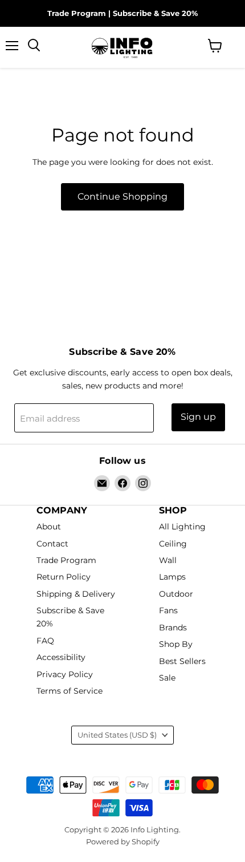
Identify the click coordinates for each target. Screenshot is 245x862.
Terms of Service (69, 691)
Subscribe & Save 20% (155, 13)
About (48, 527)
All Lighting (182, 527)
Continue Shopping (122, 196)
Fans (168, 611)
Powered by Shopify (123, 841)
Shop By (176, 645)
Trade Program (76, 13)
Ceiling (173, 544)
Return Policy (63, 577)
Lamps (172, 577)
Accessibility (60, 658)
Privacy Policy (64, 674)
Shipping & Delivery (75, 594)
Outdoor (176, 594)
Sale (167, 678)
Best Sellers (182, 661)
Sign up (198, 416)
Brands (173, 627)
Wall (168, 560)
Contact (52, 544)
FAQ (45, 641)
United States (117, 734)
